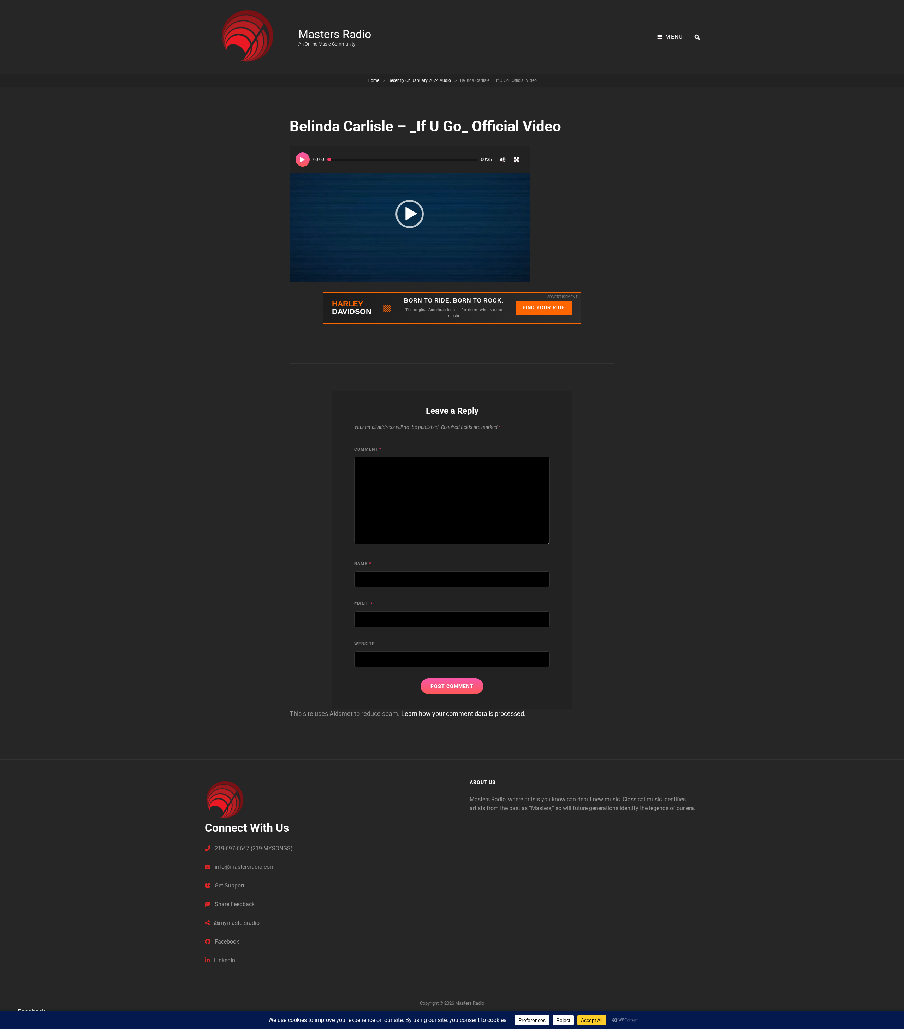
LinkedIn (224, 960)
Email (363, 604)
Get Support (228, 885)
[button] (410, 214)
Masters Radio (334, 34)
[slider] (402, 160)
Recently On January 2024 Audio (419, 80)
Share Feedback (234, 904)
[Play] (303, 159)
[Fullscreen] (517, 159)
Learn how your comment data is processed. (463, 713)
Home (373, 80)
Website (364, 643)
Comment (367, 449)
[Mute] (502, 159)
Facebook (226, 941)
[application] (410, 214)
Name (362, 563)
